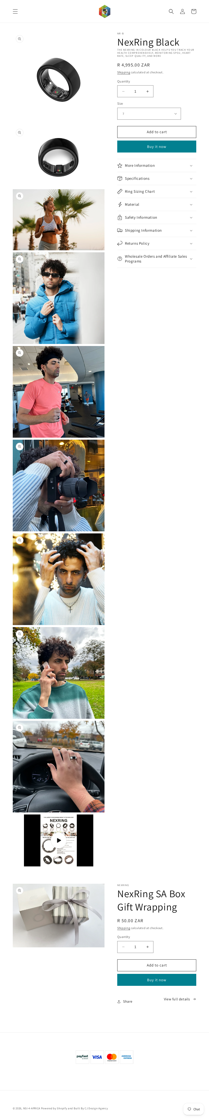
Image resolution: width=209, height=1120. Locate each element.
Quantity (123, 81)
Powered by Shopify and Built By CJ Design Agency (74, 1108)
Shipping (123, 72)
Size (120, 103)
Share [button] (128, 1001)
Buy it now (156, 146)
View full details (177, 999)
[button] (15, 11)
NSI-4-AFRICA (31, 1108)
